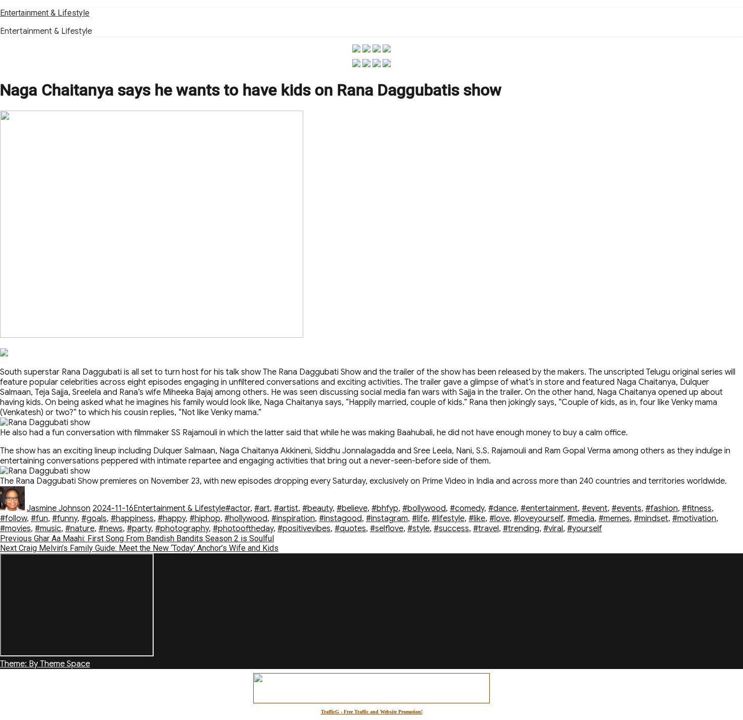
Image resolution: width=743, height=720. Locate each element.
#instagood (340, 518)
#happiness (132, 518)
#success (451, 529)
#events (626, 508)
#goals (94, 518)
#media (580, 518)
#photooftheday (243, 529)
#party (139, 529)
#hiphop (205, 518)
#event (595, 508)
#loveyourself (538, 518)
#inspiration (293, 518)
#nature (80, 529)
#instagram (387, 518)
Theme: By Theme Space (45, 664)
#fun (39, 518)
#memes (614, 518)
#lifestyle (448, 518)
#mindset (651, 518)
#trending (521, 529)
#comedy (467, 508)
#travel (486, 529)
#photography (182, 529)
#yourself (584, 529)
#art (262, 508)
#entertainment (549, 508)
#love (499, 518)
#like (477, 518)
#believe (352, 508)
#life (420, 518)
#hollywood (245, 518)
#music (48, 529)
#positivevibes (304, 529)
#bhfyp (385, 508)
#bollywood (424, 508)
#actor (237, 508)
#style (418, 529)
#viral (553, 529)
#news (111, 529)
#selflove (386, 529)
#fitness (697, 508)
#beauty (317, 508)
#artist (286, 508)
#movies (15, 529)
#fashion (661, 508)
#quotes (350, 529)
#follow (13, 518)
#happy (171, 518)
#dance (502, 508)
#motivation (694, 518)
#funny (64, 518)
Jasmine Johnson (58, 508)
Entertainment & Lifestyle (44, 13)
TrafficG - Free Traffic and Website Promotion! (372, 711)
